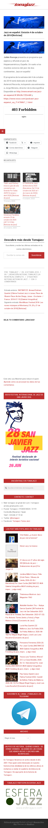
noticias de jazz (20, 279)
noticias (8, 279)
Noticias (23, 274)
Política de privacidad (11, 822)
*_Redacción (13, 274)
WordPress (30, 824)
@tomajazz (15, 518)
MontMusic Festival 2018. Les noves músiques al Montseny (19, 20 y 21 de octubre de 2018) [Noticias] (23, 305)
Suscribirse (36, 255)
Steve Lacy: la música (28, 546)
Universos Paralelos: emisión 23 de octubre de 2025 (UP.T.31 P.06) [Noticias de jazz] (11, 220)
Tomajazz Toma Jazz (21, 521)
